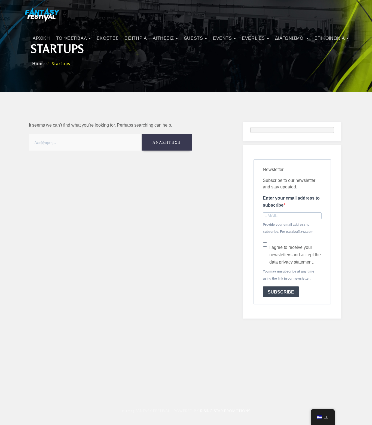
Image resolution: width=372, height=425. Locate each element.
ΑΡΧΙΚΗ (41, 38)
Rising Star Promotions (225, 410)
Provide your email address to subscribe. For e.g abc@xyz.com (288, 228)
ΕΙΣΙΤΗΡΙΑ (135, 38)
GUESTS (194, 38)
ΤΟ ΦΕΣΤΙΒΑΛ (72, 38)
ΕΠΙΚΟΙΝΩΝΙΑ (330, 38)
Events (223, 38)
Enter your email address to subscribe (291, 201)
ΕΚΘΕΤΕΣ (107, 38)
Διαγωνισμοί (290, 38)
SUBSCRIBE (281, 292)
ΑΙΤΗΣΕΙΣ (164, 38)
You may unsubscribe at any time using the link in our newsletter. (288, 275)
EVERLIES (254, 38)
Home (38, 63)
